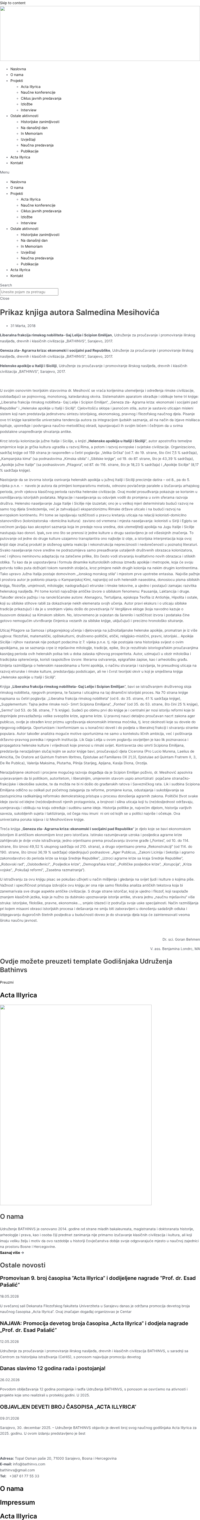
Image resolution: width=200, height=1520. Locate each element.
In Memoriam (32, 133)
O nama (16, 75)
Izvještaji (28, 139)
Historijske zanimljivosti (40, 122)
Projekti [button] (16, 81)
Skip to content (13, 3)
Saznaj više (10, 1252)
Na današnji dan (34, 128)
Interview (28, 110)
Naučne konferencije (38, 92)
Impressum (17, 1502)
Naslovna (18, 69)
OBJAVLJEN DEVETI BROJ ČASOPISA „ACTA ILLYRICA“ (68, 1407)
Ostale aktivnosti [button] (24, 116)
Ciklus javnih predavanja (41, 98)
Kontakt (16, 163)
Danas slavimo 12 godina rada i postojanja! (52, 1368)
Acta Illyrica (31, 87)
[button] (100, 172)
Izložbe (27, 104)
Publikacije (30, 151)
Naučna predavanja (37, 145)
